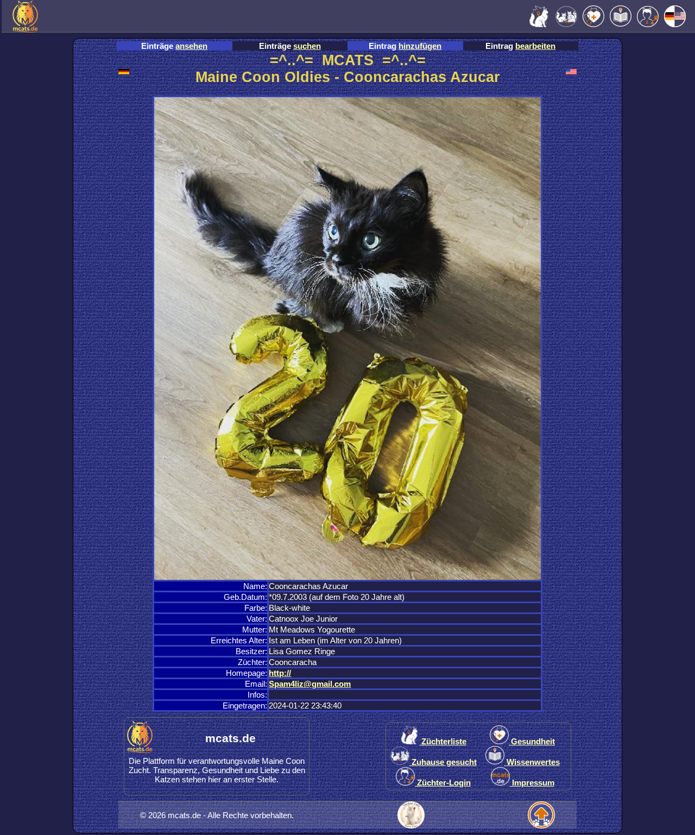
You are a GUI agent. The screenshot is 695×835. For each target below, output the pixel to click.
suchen (307, 45)
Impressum (532, 782)
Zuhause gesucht (443, 762)
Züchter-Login (443, 782)
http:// (280, 673)
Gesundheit (532, 741)
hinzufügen (420, 45)
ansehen (191, 45)
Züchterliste (442, 741)
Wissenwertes (532, 762)
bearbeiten (535, 45)
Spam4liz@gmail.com (310, 683)
